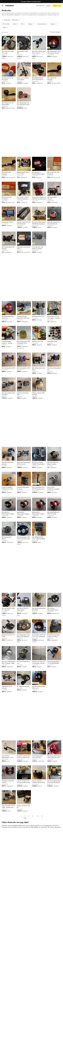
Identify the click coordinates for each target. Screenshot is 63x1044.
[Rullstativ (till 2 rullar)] (39, 333)
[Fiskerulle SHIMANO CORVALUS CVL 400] (9, 479)
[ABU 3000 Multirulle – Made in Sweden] (54, 454)
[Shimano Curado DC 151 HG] (24, 797)
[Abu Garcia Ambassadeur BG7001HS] (39, 600)
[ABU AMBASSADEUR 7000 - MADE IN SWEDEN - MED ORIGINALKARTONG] (39, 529)
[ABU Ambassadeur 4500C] (9, 529)
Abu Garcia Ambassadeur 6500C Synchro (24, 463)
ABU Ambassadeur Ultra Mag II (38, 368)
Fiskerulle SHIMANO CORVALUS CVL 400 (7, 488)
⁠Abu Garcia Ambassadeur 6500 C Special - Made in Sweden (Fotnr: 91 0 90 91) (9, 662)
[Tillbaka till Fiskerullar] (2, 20)
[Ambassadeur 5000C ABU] (24, 43)
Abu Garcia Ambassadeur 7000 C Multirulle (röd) (54, 756)
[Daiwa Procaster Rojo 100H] (24, 384)
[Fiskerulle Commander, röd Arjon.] (9, 772)
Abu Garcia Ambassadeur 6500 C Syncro (39, 52)
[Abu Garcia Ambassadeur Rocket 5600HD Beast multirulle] (54, 772)
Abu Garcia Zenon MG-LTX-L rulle (8, 52)
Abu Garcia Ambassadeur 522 (54, 368)
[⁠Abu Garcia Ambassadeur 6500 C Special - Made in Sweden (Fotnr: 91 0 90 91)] (9, 653)
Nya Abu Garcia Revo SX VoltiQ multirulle (23, 223)
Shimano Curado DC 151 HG (23, 806)
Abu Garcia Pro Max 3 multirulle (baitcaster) (23, 198)
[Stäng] (61, 1)
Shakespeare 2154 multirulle (7, 687)
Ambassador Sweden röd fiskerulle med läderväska (39, 198)
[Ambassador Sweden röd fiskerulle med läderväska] (39, 189)
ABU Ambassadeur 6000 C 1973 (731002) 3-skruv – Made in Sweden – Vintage (23, 538)
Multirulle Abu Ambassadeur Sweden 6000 (23, 513)
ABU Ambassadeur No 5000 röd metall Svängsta (53, 513)
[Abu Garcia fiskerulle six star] (24, 653)
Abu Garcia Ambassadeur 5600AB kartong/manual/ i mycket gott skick (39, 223)
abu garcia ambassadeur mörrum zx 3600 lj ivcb (23, 756)
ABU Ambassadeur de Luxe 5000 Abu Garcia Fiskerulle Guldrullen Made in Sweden (23, 103)
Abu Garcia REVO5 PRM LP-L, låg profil (8, 609)
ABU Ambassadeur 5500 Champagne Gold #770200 (23, 342)
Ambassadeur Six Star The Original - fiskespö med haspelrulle (53, 317)
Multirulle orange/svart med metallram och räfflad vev (53, 223)
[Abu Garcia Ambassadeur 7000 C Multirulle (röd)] (54, 747)
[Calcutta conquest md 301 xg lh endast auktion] (24, 772)
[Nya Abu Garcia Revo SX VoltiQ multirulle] (24, 214)
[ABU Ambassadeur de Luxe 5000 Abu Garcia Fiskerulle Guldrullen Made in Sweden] (24, 94)
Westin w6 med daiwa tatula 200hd (23, 78)
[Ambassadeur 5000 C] (9, 214)
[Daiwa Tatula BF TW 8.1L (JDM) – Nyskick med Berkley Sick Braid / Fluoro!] (9, 797)
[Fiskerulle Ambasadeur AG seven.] (24, 479)
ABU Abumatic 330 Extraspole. (7, 198)
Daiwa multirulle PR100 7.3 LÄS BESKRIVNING (53, 662)
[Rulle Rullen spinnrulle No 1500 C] (24, 239)
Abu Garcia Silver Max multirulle (8, 463)
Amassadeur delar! (52, 341)
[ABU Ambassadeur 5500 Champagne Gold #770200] (24, 333)
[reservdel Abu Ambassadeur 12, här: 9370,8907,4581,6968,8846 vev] (9, 747)
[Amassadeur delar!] (54, 333)
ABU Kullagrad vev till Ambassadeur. (7, 103)
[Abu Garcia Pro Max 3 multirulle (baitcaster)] (24, 189)
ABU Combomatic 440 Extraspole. (53, 173)
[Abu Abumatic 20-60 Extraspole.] (9, 69)
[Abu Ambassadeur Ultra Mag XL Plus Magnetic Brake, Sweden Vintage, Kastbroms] (24, 626)
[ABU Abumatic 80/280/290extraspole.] (39, 164)
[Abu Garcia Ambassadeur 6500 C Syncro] (39, 43)
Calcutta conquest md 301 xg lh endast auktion (23, 781)
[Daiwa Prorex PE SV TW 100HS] (9, 626)
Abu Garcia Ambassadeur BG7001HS (39, 609)
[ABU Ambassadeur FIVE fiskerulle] (9, 239)
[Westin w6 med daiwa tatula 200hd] (24, 69)
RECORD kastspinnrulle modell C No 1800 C (53, 635)
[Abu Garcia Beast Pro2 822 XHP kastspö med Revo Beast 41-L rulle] (39, 479)
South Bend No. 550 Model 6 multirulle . (37, 247)
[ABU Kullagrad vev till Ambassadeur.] (9, 94)
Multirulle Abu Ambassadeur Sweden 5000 (38, 513)
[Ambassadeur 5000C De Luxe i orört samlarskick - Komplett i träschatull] (39, 626)
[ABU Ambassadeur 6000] (9, 360)
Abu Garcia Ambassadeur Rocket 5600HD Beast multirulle (54, 781)
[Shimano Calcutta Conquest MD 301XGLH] (39, 772)
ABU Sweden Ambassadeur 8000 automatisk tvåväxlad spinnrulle (53, 609)
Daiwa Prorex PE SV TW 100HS (8, 635)
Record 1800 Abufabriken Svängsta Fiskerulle (53, 488)
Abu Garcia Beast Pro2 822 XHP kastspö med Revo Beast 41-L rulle (38, 488)
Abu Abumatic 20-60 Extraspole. (7, 78)
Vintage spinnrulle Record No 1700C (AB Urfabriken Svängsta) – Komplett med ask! (23, 317)
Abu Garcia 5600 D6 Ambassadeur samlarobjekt (22, 609)
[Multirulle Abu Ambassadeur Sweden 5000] (39, 504)
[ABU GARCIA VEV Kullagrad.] (54, 69)
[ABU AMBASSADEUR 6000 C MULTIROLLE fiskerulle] (39, 69)
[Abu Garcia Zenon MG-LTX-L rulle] (9, 43)
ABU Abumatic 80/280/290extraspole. (38, 173)
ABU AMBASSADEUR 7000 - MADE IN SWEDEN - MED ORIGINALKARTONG (39, 538)
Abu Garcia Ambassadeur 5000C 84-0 (39, 687)
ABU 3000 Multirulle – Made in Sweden (53, 463)
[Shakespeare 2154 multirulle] (9, 678)
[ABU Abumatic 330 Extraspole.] (9, 189)
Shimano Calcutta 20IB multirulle (38, 393)
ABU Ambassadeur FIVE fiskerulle (8, 247)
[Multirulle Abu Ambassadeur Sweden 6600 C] (9, 504)
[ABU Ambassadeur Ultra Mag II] (39, 360)
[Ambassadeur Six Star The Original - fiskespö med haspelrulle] (54, 308)
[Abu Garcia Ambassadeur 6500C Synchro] (24, 454)
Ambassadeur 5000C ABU (22, 52)
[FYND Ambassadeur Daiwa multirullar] (39, 747)
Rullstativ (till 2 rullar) (37, 341)
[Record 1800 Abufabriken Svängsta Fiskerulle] (54, 479)
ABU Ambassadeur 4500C (7, 537)
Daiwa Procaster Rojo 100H (23, 393)
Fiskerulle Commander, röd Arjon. (8, 781)
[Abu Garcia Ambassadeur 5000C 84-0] (39, 678)
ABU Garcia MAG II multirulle (52, 198)
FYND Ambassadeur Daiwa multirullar (37, 756)
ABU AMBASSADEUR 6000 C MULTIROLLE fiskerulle (37, 78)
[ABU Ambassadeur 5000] (24, 360)
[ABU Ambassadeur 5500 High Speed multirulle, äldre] (54, 43)
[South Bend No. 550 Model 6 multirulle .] (39, 239)
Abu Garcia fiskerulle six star (23, 662)
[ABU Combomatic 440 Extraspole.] (54, 164)
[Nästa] (41, 816)
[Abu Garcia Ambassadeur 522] (54, 360)
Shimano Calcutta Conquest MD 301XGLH (38, 781)
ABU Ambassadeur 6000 (8, 368)
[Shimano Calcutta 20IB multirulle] (39, 384)
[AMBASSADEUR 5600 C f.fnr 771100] (24, 164)
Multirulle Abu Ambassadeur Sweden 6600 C (8, 513)
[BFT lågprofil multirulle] (24, 678)
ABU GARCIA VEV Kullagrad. (52, 78)
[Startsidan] (9, 5)
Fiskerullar (7, 20)
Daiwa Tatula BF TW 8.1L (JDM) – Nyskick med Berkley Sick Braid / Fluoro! (8, 806)
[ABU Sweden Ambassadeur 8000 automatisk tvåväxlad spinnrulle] (54, 600)
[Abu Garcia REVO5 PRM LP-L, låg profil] (9, 600)
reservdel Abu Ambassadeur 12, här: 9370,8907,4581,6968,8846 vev (9, 756)
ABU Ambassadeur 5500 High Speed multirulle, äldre (54, 52)
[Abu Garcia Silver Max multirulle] (9, 454)
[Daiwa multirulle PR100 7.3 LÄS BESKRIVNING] (54, 653)
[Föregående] (21, 816)
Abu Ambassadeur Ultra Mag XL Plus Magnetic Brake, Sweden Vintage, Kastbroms (23, 635)
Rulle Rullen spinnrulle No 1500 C (24, 247)
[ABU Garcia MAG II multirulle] (54, 189)
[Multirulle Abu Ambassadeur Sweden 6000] (24, 504)
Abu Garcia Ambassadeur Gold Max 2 (8, 393)
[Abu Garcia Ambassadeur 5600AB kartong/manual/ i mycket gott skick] (39, 214)
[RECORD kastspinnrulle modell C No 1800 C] (54, 626)
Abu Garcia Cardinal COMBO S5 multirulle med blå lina (39, 463)
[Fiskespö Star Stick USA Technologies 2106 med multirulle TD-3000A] (39, 653)
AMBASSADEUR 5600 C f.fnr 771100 (23, 173)
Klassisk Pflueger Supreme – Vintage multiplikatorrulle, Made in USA (9, 342)
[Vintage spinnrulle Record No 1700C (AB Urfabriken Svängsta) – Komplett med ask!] (24, 308)
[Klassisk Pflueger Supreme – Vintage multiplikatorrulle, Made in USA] (9, 333)
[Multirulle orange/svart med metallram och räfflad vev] (54, 214)
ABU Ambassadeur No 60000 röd (8, 317)
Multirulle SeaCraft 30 (38, 316)
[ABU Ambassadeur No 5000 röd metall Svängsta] (54, 504)
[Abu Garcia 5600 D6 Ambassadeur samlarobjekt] (24, 600)
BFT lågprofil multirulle (23, 686)
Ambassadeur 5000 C (8, 222)
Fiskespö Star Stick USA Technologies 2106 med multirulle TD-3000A (38, 662)
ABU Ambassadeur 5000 (23, 368)
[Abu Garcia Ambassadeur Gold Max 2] (9, 384)
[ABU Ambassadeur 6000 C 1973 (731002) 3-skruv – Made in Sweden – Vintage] (24, 529)
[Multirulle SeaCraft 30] (39, 308)
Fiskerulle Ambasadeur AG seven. (23, 488)
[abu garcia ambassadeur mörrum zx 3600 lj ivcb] (24, 747)
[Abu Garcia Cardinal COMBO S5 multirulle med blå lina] (39, 454)
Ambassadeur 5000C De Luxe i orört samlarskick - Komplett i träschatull (39, 635)
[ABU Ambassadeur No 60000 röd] (9, 308)
